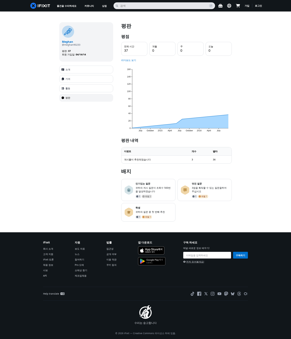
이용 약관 (111, 259)
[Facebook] (199, 294)
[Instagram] (213, 294)
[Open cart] (238, 5)
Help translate (51, 293)
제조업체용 (81, 275)
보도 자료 (80, 248)
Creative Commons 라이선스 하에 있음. (154, 333)
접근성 (110, 248)
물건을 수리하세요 (66, 5)
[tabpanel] (176, 122)
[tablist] (86, 83)
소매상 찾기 (81, 270)
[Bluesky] (232, 294)
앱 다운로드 (145, 242)
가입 (247, 5)
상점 (104, 5)
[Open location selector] (229, 5)
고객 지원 (48, 254)
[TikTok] (192, 294)
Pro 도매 (79, 264)
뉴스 (77, 254)
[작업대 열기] (220, 5)
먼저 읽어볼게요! (195, 261)
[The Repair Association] (246, 294)
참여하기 (79, 259)
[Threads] (239, 294)
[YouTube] (219, 294)
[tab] (86, 69)
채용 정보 (48, 264)
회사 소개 (48, 248)
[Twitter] (206, 294)
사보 (45, 270)
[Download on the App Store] (151, 250)
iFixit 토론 (48, 259)
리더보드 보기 (128, 60)
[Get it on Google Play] (151, 261)
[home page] (40, 6)
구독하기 (240, 255)
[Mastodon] (226, 294)
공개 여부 (111, 254)
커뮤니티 (89, 5)
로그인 (258, 5)
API (45, 275)
